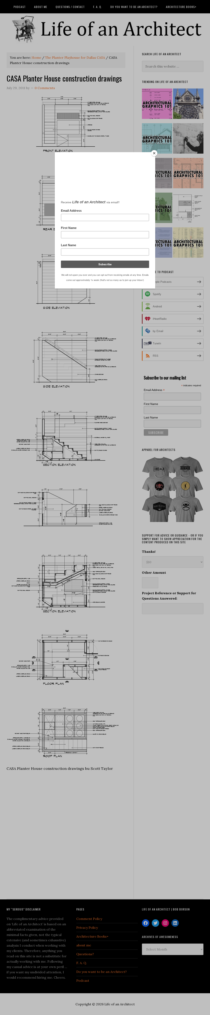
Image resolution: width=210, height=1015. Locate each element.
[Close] (154, 153)
